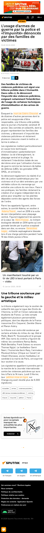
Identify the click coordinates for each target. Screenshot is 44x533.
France (29, 398)
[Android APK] (8, 512)
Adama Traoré (8, 211)
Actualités (5, 388)
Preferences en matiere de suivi (13, 505)
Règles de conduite (8, 502)
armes (14, 388)
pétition (21, 398)
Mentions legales (24, 485)
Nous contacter (7, 488)
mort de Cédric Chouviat (26, 113)
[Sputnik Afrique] (7, 18)
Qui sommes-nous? (8, 485)
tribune (4, 398)
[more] (40, 286)
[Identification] (27, 17)
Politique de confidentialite (11, 492)
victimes (30, 393)
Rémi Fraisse (22, 219)
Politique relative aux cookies (12, 495)
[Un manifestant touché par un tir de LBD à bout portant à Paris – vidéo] (22, 256)
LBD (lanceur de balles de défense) (13, 393)
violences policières (25, 388)
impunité (13, 398)
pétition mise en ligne (17, 377)
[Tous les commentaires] (3, 529)
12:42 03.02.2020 (8, 45)
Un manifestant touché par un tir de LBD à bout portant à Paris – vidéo (22, 278)
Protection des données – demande (15, 498)
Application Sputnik (25, 502)
